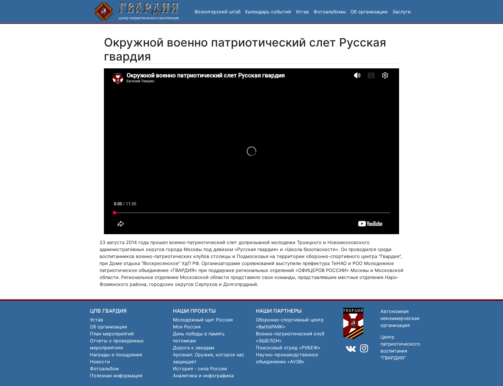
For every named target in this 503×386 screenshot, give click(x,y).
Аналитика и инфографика (203, 375)
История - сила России (200, 368)
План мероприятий (112, 334)
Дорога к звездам (193, 348)
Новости (100, 361)
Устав (302, 12)
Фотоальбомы (330, 12)
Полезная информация (116, 375)
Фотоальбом (104, 368)
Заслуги (401, 12)
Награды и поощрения (116, 354)
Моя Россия (187, 327)
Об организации (369, 12)
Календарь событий (268, 12)
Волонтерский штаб (217, 12)
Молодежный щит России (203, 320)
